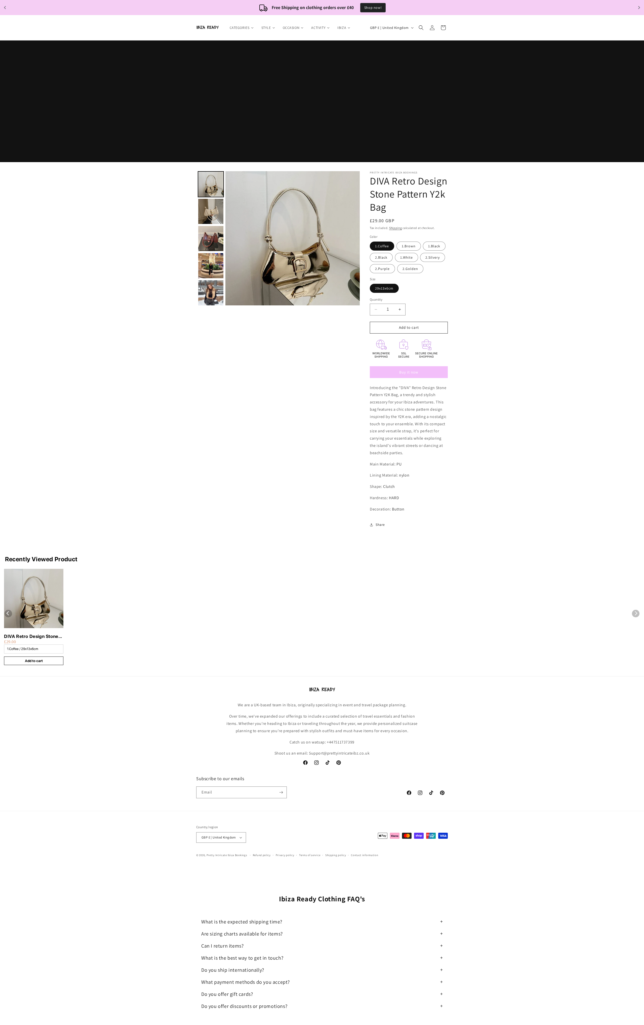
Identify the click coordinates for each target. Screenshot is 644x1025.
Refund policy (262, 855)
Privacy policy (285, 855)
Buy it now (408, 372)
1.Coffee (382, 246)
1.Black (434, 246)
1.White (406, 257)
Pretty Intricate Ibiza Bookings (227, 855)
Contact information (364, 855)
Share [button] (380, 524)
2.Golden (410, 268)
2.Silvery (432, 257)
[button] (421, 27)
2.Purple (382, 268)
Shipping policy (335, 855)
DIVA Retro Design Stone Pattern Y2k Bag (31, 636)
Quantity (376, 299)
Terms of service (309, 855)
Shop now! (373, 7)
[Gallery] (278, 238)
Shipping (395, 228)
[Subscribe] (281, 792)
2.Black (381, 257)
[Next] (352, 238)
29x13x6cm (384, 288)
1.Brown (409, 246)
